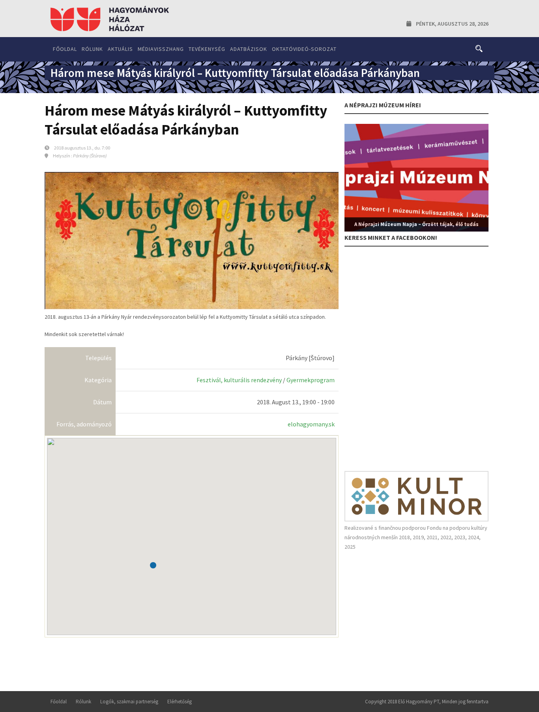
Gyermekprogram (310, 380)
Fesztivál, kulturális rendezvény (239, 380)
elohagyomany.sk (311, 424)
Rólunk (92, 48)
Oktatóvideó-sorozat (304, 48)
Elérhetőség (179, 701)
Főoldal (65, 48)
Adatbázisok (248, 48)
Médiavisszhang (161, 48)
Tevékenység (207, 48)
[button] (153, 565)
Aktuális (120, 48)
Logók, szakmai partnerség (129, 701)
